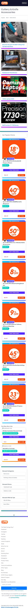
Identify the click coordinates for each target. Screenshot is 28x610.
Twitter (3, 534)
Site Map (3, 580)
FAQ (2, 563)
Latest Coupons (5, 541)
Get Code (21, 442)
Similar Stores (13, 17)
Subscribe (14, 588)
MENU (24, 3)
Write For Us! (4, 546)
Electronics (6, 473)
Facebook (3, 529)
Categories (4, 558)
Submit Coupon (5, 577)
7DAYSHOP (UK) (8, 487)
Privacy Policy (5, 560)
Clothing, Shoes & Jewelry (10, 477)
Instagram (4, 531)
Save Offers (6, 504)
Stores (3, 548)
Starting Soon (5, 553)
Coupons (3, 17)
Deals (2, 543)
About (7, 17)
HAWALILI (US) (7, 491)
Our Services (4, 572)
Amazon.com (10, 158)
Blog (2, 570)
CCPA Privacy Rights (6, 575)
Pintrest (3, 536)
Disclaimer (4, 556)
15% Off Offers (7, 500)
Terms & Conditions (6, 565)
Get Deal (21, 175)
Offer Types (4, 568)
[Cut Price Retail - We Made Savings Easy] (4, 3)
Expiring (3, 539)
